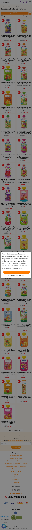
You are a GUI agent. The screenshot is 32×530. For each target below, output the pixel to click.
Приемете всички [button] (16, 272)
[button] (16, 275)
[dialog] (16, 265)
